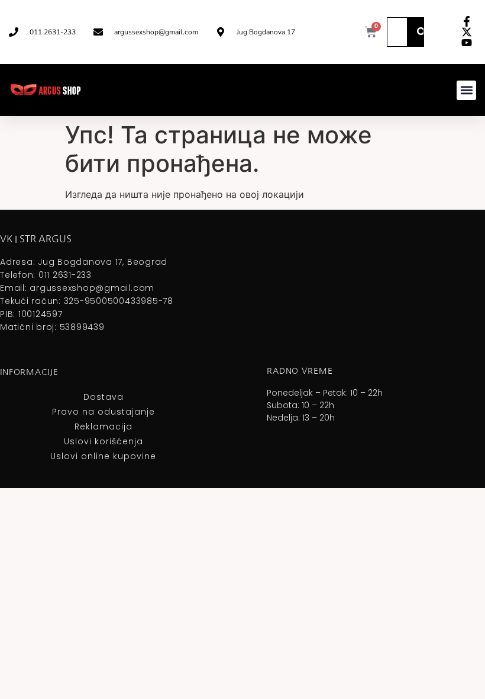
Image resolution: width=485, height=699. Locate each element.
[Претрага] (421, 32)
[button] (466, 90)
